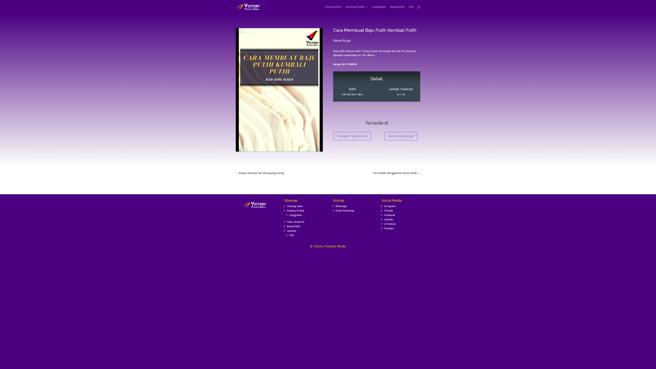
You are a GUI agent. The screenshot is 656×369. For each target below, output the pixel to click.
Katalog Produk (355, 7)
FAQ (411, 7)
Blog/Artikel (397, 7)
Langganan (379, 7)
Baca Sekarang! (401, 136)
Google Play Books (352, 136)
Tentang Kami (332, 7)
